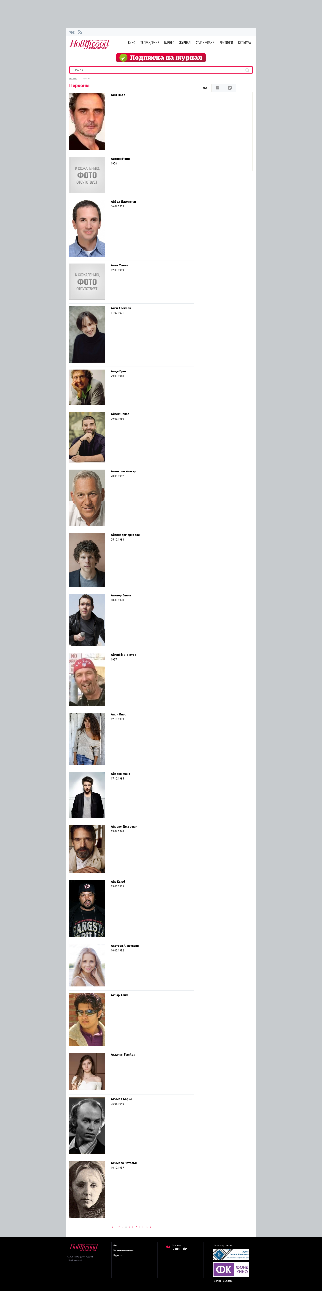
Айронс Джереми (124, 826)
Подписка (117, 1255)
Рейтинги (226, 43)
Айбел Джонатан (123, 201)
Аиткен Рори (120, 159)
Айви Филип (119, 265)
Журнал (185, 43)
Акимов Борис (121, 1099)
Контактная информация (123, 1250)
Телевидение (150, 43)
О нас (115, 1245)
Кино (131, 43)
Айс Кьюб (118, 881)
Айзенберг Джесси (125, 535)
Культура (244, 43)
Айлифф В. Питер (123, 655)
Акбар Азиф (119, 995)
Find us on (180, 1247)
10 (146, 1226)
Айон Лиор (119, 714)
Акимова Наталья (124, 1163)
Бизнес (169, 43)
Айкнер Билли (121, 595)
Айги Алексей (121, 308)
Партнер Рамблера (223, 1281)
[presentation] (204, 88)
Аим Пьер (118, 95)
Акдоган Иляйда (123, 1054)
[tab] (204, 88)
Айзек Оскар (120, 414)
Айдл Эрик (119, 371)
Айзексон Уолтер (123, 471)
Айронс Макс (120, 774)
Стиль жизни (205, 43)
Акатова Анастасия (125, 946)
